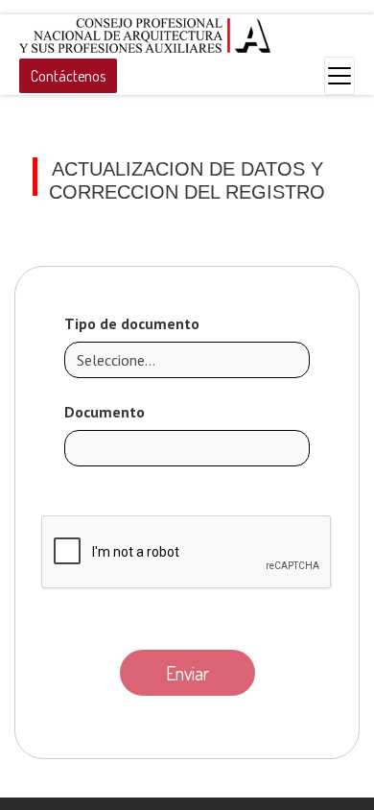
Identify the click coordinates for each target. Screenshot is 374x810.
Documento (104, 411)
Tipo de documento (131, 323)
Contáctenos (68, 75)
